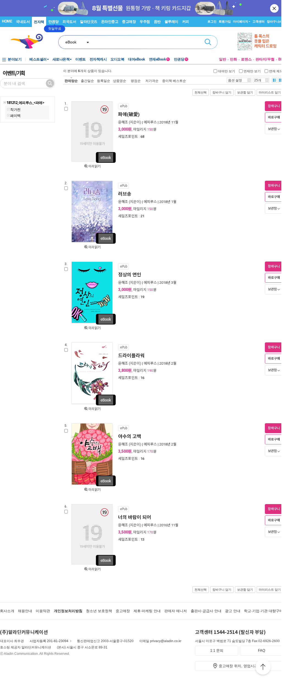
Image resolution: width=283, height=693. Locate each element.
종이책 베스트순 (174, 80)
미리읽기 (94, 166)
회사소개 (7, 611)
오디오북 (117, 59)
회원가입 (225, 21)
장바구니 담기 (221, 92)
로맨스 (246, 59)
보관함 (272, 129)
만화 (233, 59)
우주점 (145, 22)
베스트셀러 (38, 59)
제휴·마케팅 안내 (147, 611)
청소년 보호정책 (99, 611)
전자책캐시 (98, 59)
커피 (185, 22)
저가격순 (152, 80)
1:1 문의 (216, 650)
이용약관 (43, 611)
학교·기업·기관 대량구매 (263, 611)
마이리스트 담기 (270, 92)
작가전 (15, 109)
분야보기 (14, 59)
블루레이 (171, 22)
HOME (7, 21)
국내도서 (23, 22)
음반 (157, 22)
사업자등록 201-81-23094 (49, 641)
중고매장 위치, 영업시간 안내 (242, 666)
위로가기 (263, 668)
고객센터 (259, 21)
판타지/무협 (265, 59)
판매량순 (71, 80)
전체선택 (201, 92)
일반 (222, 59)
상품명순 (119, 80)
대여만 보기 (226, 71)
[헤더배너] (260, 41)
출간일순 (87, 80)
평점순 (136, 80)
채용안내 (25, 611)
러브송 (124, 194)
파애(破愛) (129, 114)
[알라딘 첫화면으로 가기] (29, 41)
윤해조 (123, 122)
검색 (208, 42)
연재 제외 (276, 71)
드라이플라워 (131, 355)
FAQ (261, 650)
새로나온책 (61, 59)
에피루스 (150, 122)
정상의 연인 (129, 274)
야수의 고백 (129, 436)
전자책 (39, 22)
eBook (70, 42)
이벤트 (80, 59)
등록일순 (103, 80)
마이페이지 (240, 21)
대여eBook (136, 59)
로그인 (212, 21)
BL (280, 59)
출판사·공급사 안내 (206, 611)
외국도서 (69, 22)
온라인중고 (109, 22)
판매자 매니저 (175, 611)
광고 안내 (232, 611)
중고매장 (129, 22)
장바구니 (274, 21)
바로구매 (274, 117)
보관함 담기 (245, 92)
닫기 (275, 8)
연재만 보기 (252, 71)
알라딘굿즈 (88, 22)
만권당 (53, 22)
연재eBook (159, 59)
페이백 (15, 115)
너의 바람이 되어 (134, 517)
